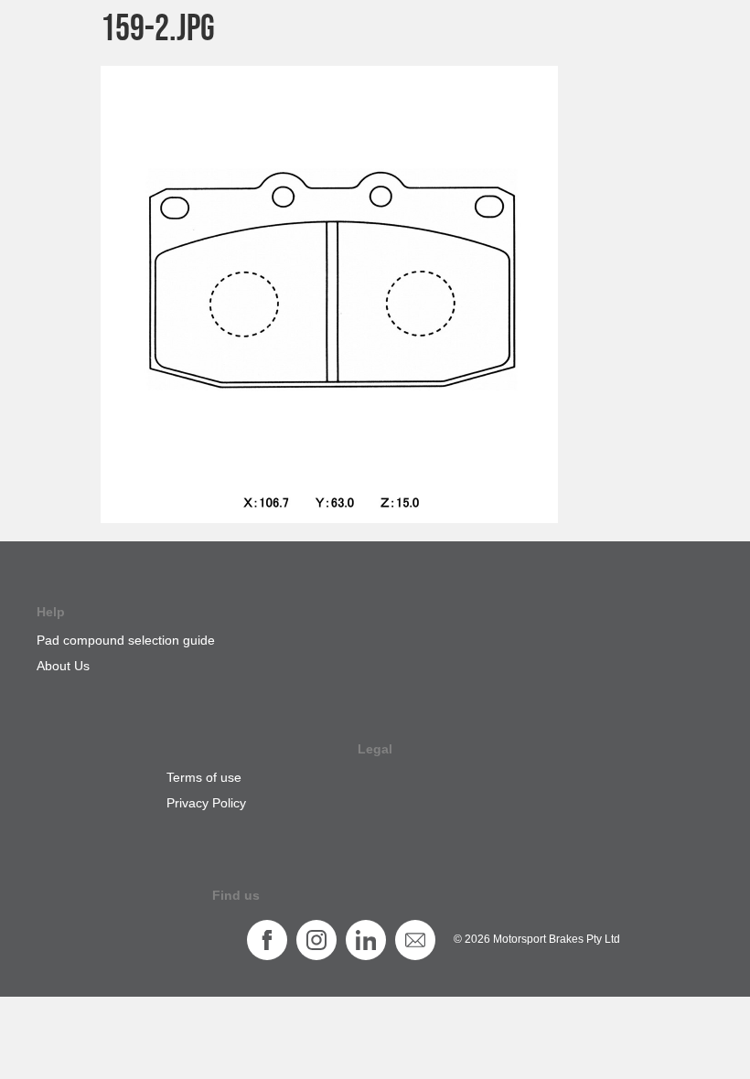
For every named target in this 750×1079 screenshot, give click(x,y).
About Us (63, 665)
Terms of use (203, 777)
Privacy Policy (206, 803)
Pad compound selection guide (126, 640)
